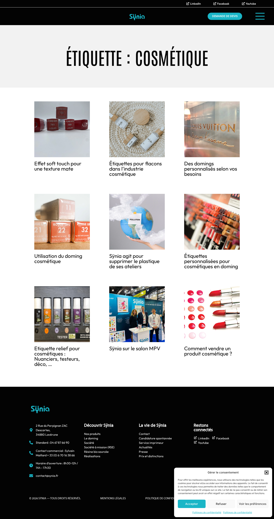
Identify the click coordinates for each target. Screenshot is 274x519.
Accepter (191, 504)
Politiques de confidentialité (206, 512)
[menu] (260, 16)
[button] (266, 472)
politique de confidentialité (166, 498)
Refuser (221, 504)
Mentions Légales (113, 498)
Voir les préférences (252, 504)
